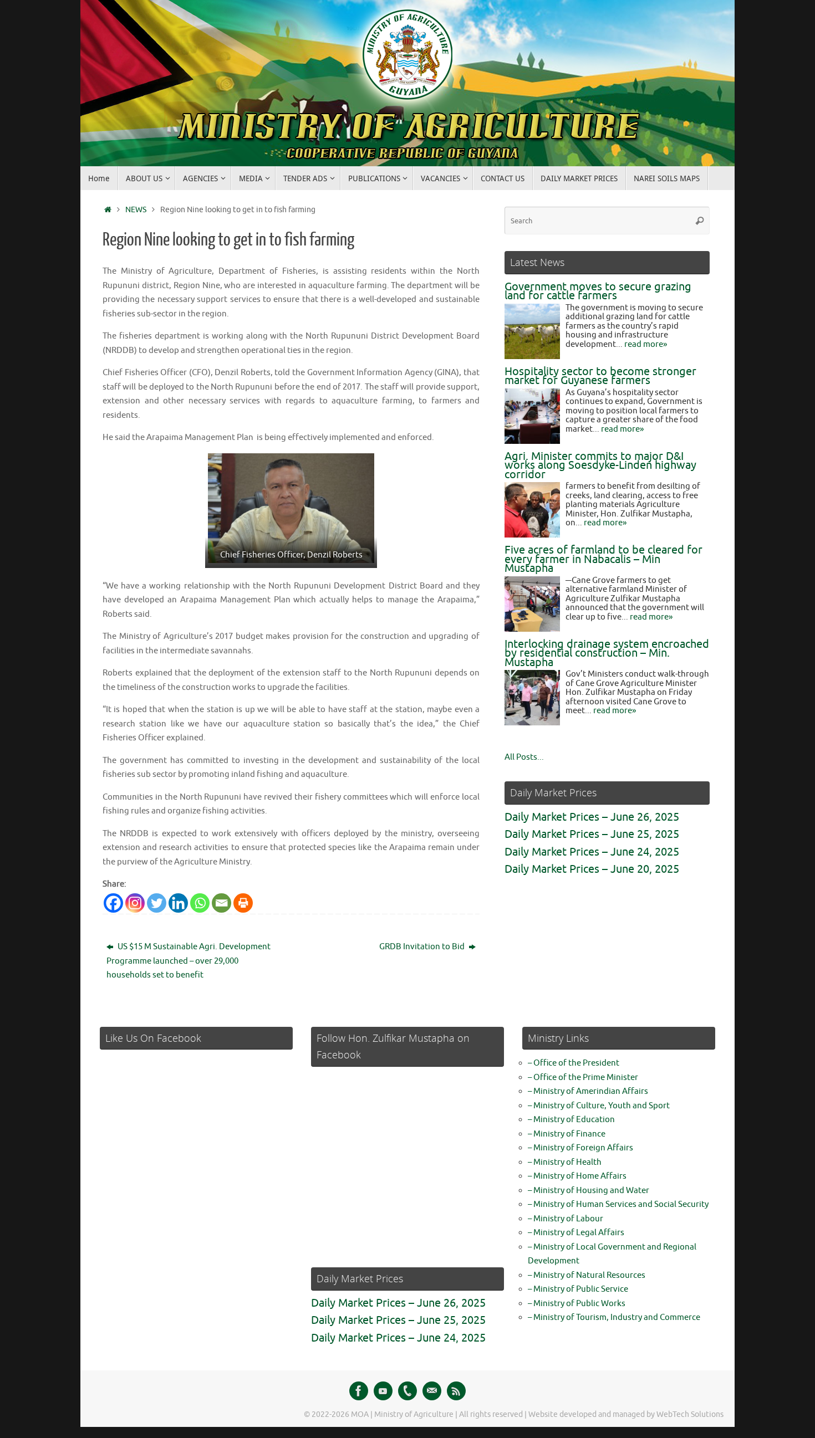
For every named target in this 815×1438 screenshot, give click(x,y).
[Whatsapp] (200, 903)
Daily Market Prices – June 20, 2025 (592, 869)
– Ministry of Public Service (578, 1289)
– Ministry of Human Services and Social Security (618, 1204)
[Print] (243, 903)
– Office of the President (573, 1063)
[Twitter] (156, 903)
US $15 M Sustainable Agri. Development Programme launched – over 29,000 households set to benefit (188, 960)
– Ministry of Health (565, 1162)
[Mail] (431, 1390)
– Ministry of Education (571, 1119)
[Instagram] (135, 903)
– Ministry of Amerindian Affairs (588, 1091)
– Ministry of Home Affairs (577, 1176)
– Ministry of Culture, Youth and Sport (599, 1106)
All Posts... (524, 757)
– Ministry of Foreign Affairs (580, 1148)
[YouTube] (383, 1390)
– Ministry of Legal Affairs (576, 1232)
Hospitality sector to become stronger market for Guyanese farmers (600, 376)
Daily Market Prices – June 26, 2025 (592, 817)
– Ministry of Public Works (576, 1303)
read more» (645, 344)
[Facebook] (113, 903)
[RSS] (456, 1390)
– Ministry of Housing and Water (588, 1190)
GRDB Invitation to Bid (422, 946)
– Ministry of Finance (566, 1134)
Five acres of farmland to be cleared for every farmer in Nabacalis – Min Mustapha (603, 559)
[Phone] (407, 1390)
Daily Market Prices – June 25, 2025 (592, 834)
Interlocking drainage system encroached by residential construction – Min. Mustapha (607, 653)
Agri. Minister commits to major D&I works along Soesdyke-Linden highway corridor (600, 465)
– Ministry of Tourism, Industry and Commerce (614, 1317)
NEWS (135, 209)
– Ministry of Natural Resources (586, 1275)
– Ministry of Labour (565, 1219)
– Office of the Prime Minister (583, 1077)
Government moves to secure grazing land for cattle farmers (598, 291)
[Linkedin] (178, 903)
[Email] (221, 903)
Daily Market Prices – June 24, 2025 (592, 852)
